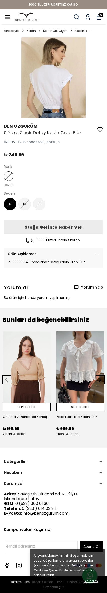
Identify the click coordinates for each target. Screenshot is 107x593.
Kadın (31, 30)
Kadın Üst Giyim (55, 30)
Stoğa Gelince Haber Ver (53, 227)
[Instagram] (19, 565)
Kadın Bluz (83, 30)
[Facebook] (7, 565)
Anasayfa (11, 30)
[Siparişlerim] (88, 17)
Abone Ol (91, 546)
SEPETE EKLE (27, 407)
